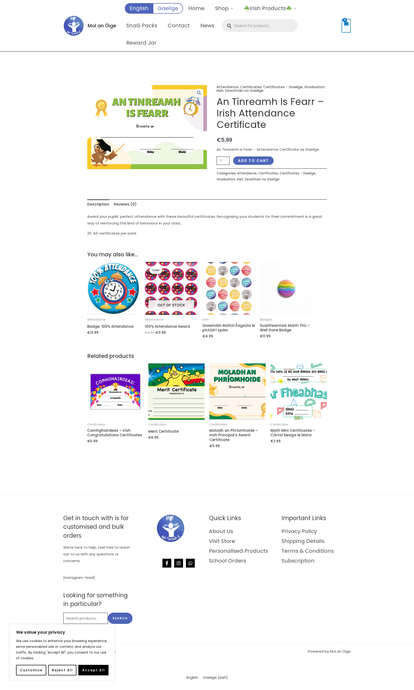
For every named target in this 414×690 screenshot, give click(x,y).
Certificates (251, 86)
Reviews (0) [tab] (125, 204)
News (207, 25)
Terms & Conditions (308, 551)
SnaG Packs (141, 25)
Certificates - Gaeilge (283, 86)
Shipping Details (303, 541)
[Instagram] (178, 563)
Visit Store (222, 541)
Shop (222, 8)
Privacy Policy (299, 531)
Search (120, 618)
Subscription (298, 560)
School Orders (227, 560)
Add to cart (253, 160)
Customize (31, 670)
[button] (199, 93)
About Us (221, 531)
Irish (220, 90)
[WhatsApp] (190, 563)
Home (196, 8)
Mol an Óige (102, 25)
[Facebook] (166, 563)
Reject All (62, 670)
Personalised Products (238, 551)
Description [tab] (98, 204)
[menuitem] (139, 8)
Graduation (314, 86)
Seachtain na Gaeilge (244, 90)
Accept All (93, 670)
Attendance (227, 86)
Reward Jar (141, 42)
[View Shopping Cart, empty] (346, 26)
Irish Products (268, 8)
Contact (179, 25)
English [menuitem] (192, 677)
